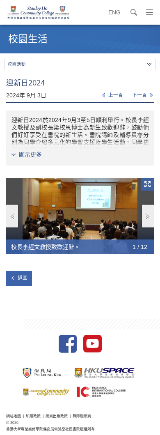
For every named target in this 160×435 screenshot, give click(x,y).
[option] (80, 216)
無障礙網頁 (82, 416)
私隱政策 (33, 416)
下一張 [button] (148, 216)
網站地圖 (13, 416)
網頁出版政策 (57, 416)
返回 (22, 278)
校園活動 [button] (17, 64)
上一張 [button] (12, 216)
